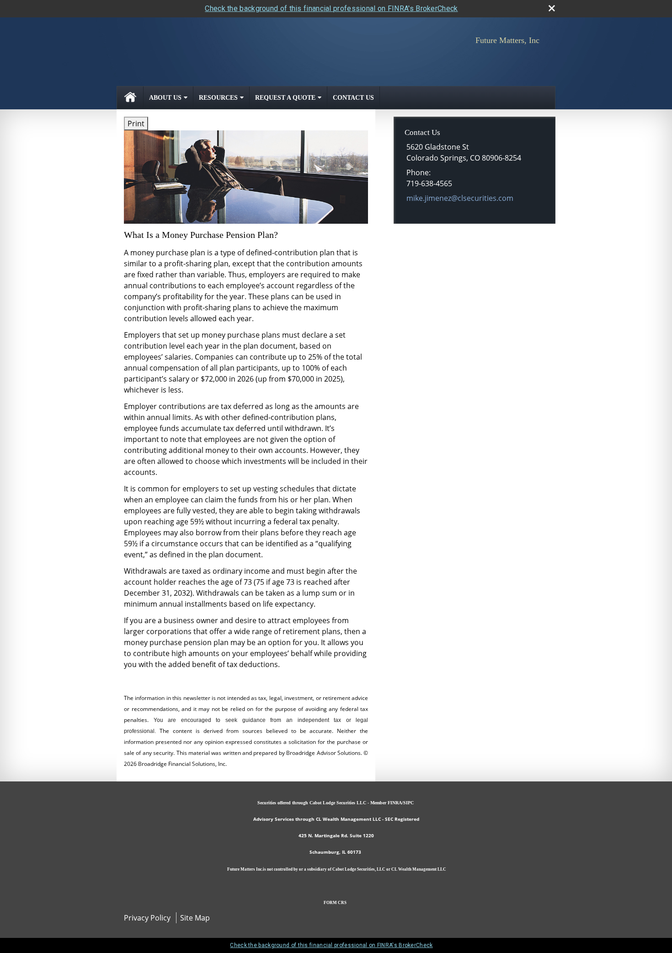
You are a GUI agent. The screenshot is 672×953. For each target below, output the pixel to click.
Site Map (195, 918)
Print (136, 123)
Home (130, 97)
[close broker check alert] (551, 8)
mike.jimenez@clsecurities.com (459, 198)
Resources (218, 97)
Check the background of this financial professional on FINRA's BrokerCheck (331, 8)
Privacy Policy (147, 918)
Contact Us (353, 97)
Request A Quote (285, 97)
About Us (165, 97)
